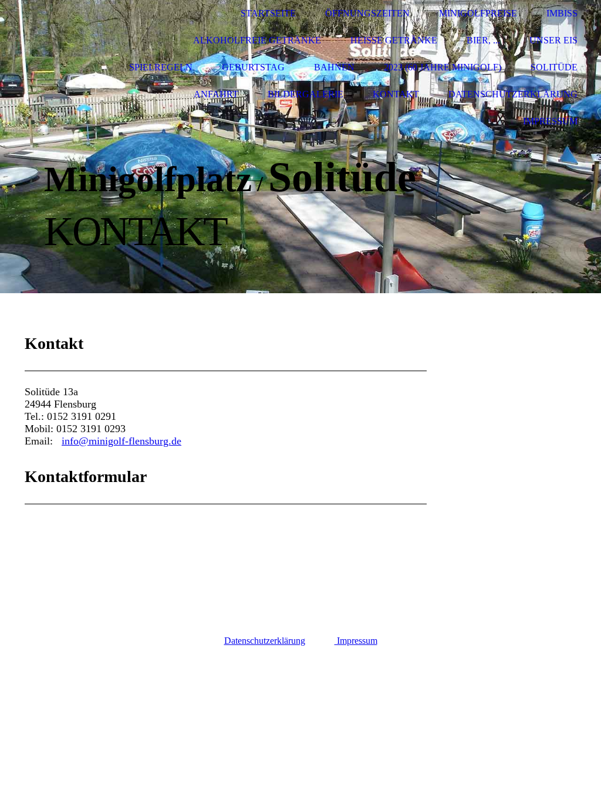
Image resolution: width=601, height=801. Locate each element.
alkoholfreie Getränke (257, 40)
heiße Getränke (393, 40)
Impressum (550, 121)
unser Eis (553, 40)
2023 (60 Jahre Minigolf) (442, 67)
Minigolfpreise (478, 13)
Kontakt (396, 94)
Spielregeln (161, 67)
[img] (56, 68)
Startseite (268, 13)
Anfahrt (216, 94)
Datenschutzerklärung (513, 94)
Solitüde (554, 67)
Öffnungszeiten (367, 13)
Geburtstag (253, 67)
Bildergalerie (305, 94)
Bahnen (334, 67)
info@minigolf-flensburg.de (121, 441)
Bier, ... (483, 40)
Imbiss (562, 13)
